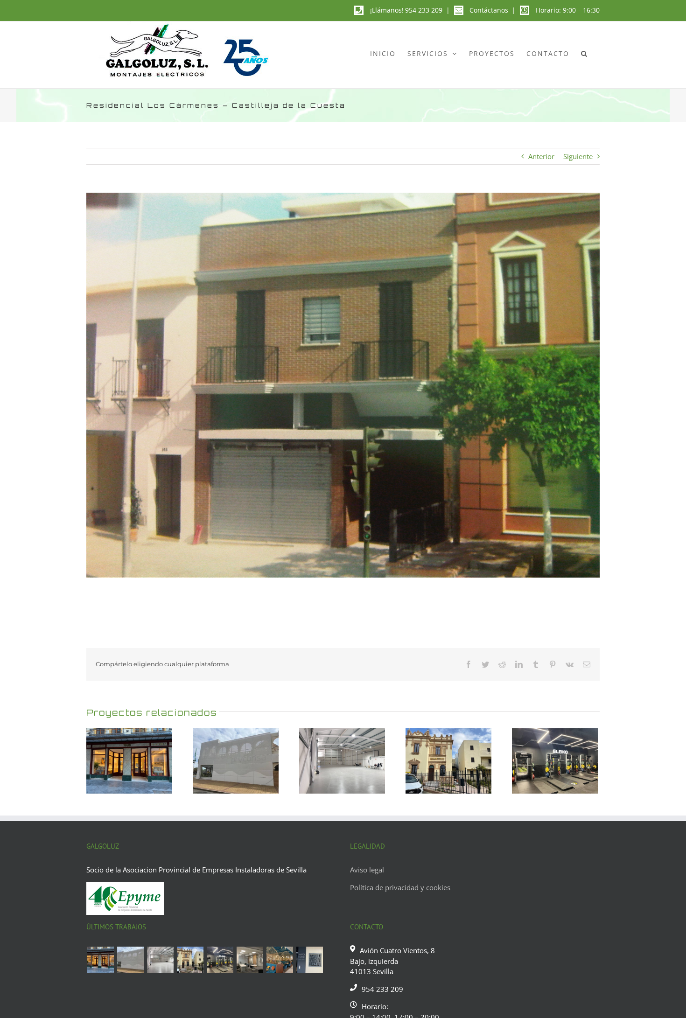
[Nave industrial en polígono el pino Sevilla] (160, 960)
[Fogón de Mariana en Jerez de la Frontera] (280, 960)
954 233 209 (423, 10)
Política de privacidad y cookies (400, 887)
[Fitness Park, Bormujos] (220, 960)
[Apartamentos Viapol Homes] (309, 960)
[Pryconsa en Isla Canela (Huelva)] (130, 960)
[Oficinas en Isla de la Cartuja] (250, 960)
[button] (584, 53)
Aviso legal (367, 869)
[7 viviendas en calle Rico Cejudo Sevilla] (190, 960)
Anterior (541, 156)
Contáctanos (488, 10)
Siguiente (578, 156)
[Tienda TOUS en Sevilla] (100, 960)
